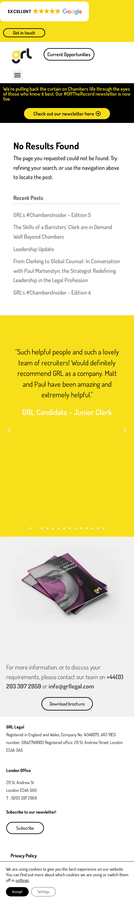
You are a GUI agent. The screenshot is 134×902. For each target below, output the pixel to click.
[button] (44, 11)
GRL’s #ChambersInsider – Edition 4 (52, 292)
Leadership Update (33, 249)
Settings (43, 891)
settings (22, 880)
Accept (17, 891)
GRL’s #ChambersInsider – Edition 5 (52, 214)
